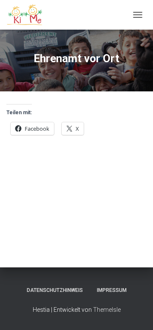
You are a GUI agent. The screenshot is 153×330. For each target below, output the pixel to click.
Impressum (112, 290)
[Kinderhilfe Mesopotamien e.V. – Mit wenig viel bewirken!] (28, 14)
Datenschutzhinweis (55, 290)
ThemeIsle (107, 309)
